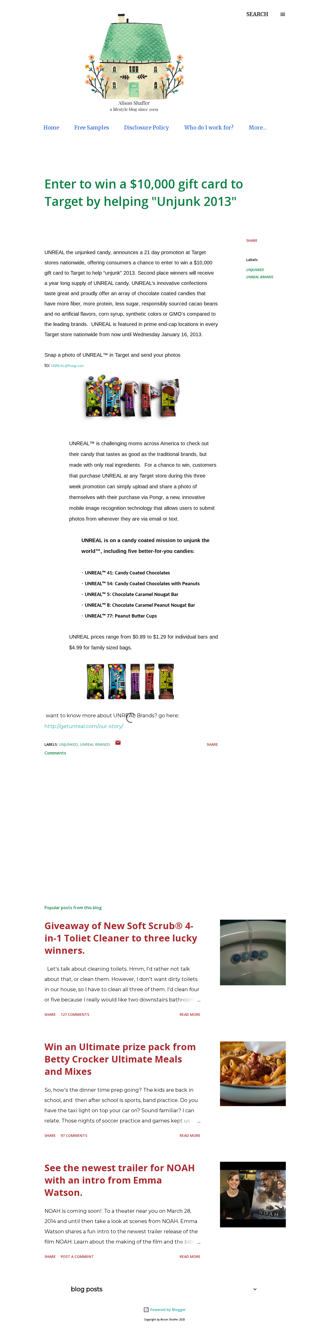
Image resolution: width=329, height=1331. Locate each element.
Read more (190, 1014)
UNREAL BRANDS (259, 276)
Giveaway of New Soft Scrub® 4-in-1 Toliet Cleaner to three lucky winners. (120, 938)
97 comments (74, 1135)
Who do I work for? (208, 127)
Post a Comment (77, 1256)
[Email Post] (118, 744)
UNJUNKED (255, 269)
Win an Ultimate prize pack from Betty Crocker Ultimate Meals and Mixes (120, 1059)
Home (51, 127)
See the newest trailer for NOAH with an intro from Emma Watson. (119, 1180)
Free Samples (91, 127)
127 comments (75, 1014)
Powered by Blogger (167, 1309)
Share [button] (252, 240)
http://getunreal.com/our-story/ (83, 726)
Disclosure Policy (146, 127)
